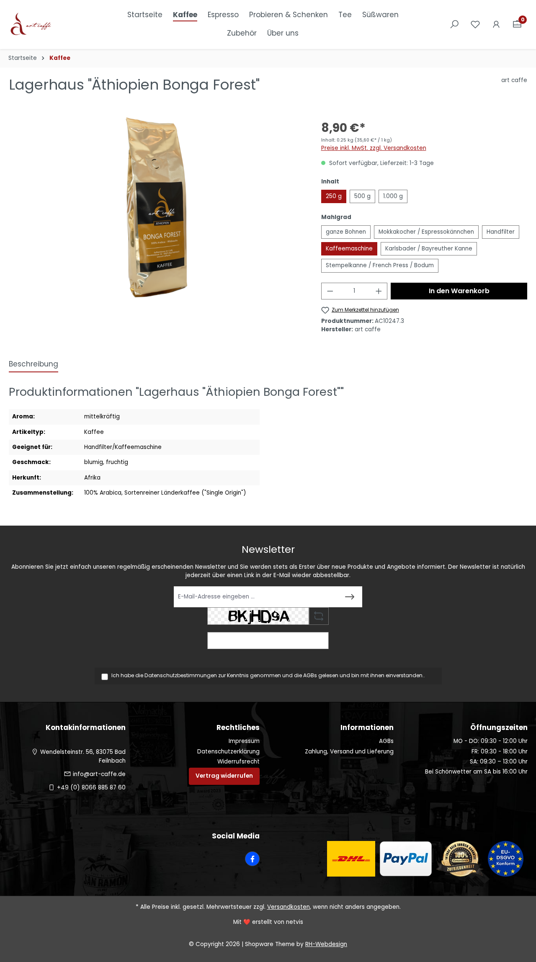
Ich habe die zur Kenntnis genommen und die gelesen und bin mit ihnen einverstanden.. (268, 675)
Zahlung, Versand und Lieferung (349, 752)
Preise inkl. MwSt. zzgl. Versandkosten (373, 148)
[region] (156, 207)
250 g (334, 196)
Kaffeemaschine (349, 249)
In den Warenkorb (459, 291)
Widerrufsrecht (238, 762)
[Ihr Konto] (496, 24)
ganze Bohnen (346, 232)
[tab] (33, 365)
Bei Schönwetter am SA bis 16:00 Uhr (476, 772)
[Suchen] (454, 24)
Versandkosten (288, 907)
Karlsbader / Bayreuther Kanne (428, 249)
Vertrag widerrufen (224, 776)
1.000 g (393, 196)
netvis (294, 922)
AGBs (310, 675)
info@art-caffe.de (99, 774)
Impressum (244, 741)
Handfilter (501, 232)
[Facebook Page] (252, 858)
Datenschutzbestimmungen (180, 675)
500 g (362, 196)
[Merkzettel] (475, 24)
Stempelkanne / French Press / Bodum (380, 265)
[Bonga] (157, 207)
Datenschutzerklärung (228, 752)
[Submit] (349, 596)
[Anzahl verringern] (330, 291)
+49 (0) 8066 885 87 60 (91, 788)
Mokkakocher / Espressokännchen (426, 232)
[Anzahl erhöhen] (379, 291)
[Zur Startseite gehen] (50, 24)
